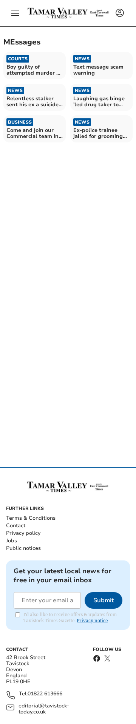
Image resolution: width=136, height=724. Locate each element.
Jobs (11, 540)
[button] (15, 13)
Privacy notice (92, 620)
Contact (15, 525)
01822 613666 (45, 694)
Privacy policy (23, 533)
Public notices (23, 548)
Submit (103, 600)
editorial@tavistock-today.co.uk (44, 709)
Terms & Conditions (31, 518)
